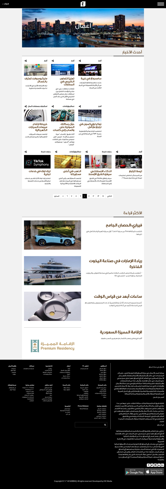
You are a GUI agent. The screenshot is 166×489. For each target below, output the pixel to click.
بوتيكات (13, 368)
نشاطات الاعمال (101, 408)
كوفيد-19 (85, 366)
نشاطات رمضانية (101, 410)
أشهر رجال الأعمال (111, 33)
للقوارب (31, 400)
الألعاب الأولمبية (83, 397)
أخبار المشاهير (48, 387)
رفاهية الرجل (12, 366)
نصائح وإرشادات (45, 33)
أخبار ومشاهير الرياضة (82, 395)
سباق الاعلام (103, 370)
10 (84, 196)
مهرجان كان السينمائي (45, 389)
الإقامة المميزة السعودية (121, 332)
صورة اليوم (13, 389)
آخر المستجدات (84, 368)
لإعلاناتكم (67, 408)
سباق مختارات (102, 379)
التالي (109, 196)
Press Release (83, 406)
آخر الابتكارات (48, 370)
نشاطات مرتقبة (102, 406)
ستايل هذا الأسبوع (101, 387)
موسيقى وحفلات (47, 400)
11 (88, 196)
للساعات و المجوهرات (28, 397)
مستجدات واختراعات (28, 368)
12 (93, 196)
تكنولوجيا (49, 366)
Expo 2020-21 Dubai (28, 387)
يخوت (14, 374)
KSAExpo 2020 (29, 389)
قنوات (6, 4)
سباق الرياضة (102, 374)
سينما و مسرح (48, 397)
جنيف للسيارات (30, 391)
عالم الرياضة (84, 385)
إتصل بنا (67, 412)
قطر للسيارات (30, 393)
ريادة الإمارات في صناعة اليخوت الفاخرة (115, 264)
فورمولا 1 (86, 391)
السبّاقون (104, 366)
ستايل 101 (103, 395)
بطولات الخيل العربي (100, 418)
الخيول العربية (84, 387)
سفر (51, 395)
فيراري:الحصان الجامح (124, 225)
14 (103, 196)
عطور (104, 397)
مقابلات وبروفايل (83, 399)
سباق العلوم (102, 376)
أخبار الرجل (49, 391)
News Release (84, 408)
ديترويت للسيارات (29, 395)
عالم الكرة (85, 389)
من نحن (68, 414)
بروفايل (50, 368)
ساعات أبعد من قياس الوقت (118, 296)
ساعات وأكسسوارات (100, 393)
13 (98, 196)
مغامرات (86, 393)
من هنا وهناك (12, 385)
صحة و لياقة (67, 387)
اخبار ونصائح (102, 391)
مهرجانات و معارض (47, 399)
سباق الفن (103, 372)
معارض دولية (30, 385)
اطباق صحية (67, 389)
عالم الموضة (102, 385)
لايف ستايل (48, 385)
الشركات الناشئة (47, 372)
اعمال (68, 366)
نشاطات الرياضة (101, 412)
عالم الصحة (66, 385)
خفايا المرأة (49, 393)
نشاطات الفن (102, 414)
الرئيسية (67, 406)
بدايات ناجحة (63, 33)
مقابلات (14, 372)
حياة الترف (13, 370)
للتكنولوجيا (30, 399)
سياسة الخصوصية (65, 410)
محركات (31, 366)
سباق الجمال (102, 378)
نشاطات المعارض (101, 416)
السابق (56, 196)
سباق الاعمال (102, 368)
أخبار (127, 33)
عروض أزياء (103, 389)
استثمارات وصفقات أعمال (86, 33)
